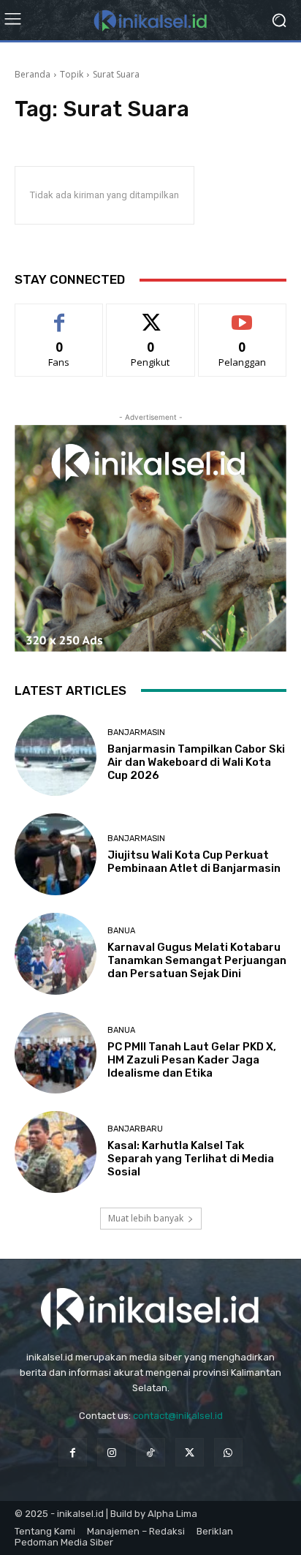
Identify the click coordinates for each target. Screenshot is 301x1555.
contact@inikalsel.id (178, 1415)
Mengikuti (150, 314)
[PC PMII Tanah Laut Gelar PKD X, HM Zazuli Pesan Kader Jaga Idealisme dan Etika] (55, 1053)
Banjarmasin (136, 732)
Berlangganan (242, 314)
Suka (59, 314)
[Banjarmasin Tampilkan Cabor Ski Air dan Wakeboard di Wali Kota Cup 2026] (55, 756)
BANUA (121, 931)
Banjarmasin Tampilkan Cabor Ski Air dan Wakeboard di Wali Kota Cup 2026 (196, 762)
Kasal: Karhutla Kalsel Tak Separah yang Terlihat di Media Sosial (190, 1158)
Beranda (32, 74)
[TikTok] (150, 1452)
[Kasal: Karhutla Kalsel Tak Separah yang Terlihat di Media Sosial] (55, 1152)
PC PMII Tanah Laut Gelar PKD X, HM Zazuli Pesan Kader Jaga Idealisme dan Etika (191, 1060)
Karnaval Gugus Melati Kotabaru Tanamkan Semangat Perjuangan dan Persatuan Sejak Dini (196, 960)
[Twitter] (189, 1452)
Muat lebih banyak (145, 1218)
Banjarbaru (135, 1129)
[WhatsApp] (228, 1452)
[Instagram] (111, 1452)
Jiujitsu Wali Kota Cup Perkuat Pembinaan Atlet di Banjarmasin (194, 861)
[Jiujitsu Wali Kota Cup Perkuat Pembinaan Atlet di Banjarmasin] (55, 854)
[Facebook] (72, 1452)
